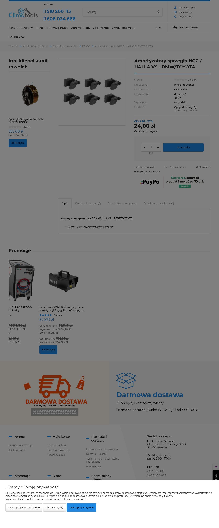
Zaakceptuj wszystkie (81, 507)
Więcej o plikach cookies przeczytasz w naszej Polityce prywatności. (46, 499)
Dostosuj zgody (54, 507)
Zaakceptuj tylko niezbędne (24, 507)
